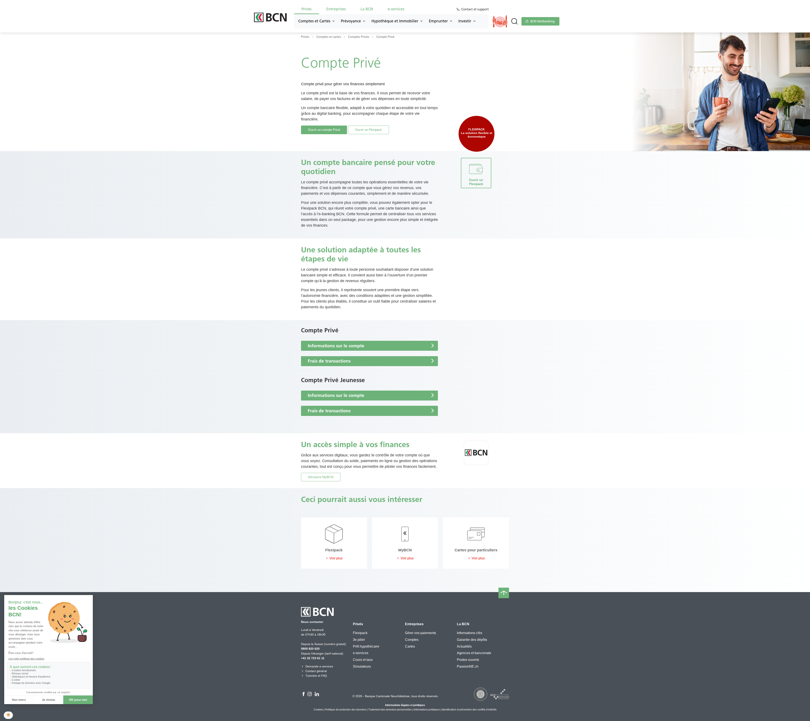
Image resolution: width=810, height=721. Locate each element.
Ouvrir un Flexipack (368, 129)
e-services (360, 653)
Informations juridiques (427, 709)
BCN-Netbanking (542, 21)
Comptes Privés (358, 36)
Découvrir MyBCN (320, 477)
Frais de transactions (329, 361)
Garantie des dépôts (472, 639)
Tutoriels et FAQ (316, 675)
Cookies (318, 709)
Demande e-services (319, 666)
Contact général (316, 671)
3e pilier (359, 639)
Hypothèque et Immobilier (394, 21)
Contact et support (475, 9)
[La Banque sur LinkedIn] (316, 694)
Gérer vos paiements (420, 633)
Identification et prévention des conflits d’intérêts (469, 709)
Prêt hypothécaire (366, 646)
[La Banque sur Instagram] (309, 694)
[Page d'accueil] (270, 17)
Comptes (411, 639)
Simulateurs (362, 666)
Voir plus (336, 558)
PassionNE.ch (467, 666)
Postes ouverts (468, 659)
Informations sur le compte (336, 345)
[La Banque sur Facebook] (303, 694)
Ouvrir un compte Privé (324, 129)
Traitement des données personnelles (390, 709)
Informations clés (469, 633)
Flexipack (360, 633)
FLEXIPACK (476, 129)
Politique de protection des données (345, 709)
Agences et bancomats (474, 653)
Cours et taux (363, 659)
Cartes (410, 646)
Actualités (464, 646)
